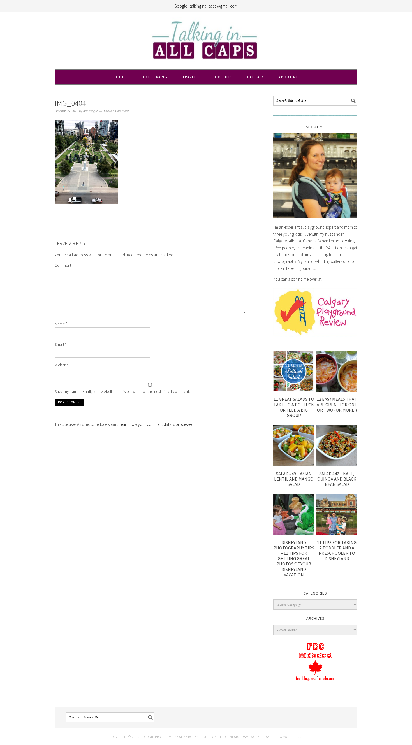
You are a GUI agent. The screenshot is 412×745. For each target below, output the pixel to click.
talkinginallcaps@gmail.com (214, 6)
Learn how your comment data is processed (156, 424)
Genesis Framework (242, 737)
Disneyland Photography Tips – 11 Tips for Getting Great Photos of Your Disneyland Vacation (293, 558)
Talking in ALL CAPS (206, 41)
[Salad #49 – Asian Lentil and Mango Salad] (293, 464)
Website (62, 364)
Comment (63, 265)
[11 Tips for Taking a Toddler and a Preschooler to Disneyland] (336, 533)
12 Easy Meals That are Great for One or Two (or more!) (337, 404)
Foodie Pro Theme (157, 737)
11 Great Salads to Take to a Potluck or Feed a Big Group (294, 407)
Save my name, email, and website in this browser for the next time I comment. (122, 391)
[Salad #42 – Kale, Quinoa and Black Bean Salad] (336, 464)
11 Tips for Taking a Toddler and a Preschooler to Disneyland (337, 550)
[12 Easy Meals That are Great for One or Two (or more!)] (336, 390)
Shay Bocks (189, 737)
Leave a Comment (116, 111)
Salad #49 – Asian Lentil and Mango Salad (293, 479)
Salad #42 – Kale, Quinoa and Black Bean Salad (336, 479)
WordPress (292, 737)
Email (61, 344)
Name (61, 323)
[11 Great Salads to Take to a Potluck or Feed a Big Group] (293, 390)
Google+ (181, 6)
